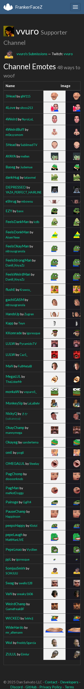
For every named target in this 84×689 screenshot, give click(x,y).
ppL (8, 559)
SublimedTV (29, 145)
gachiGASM (15, 299)
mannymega (14, 433)
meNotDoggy (15, 493)
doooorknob (14, 479)
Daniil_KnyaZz (15, 265)
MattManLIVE (15, 540)
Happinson (13, 516)
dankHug (12, 177)
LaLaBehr (34, 403)
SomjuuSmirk (15, 568)
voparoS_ (30, 392)
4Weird (11, 119)
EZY (9, 211)
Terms (69, 687)
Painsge (12, 502)
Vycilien (32, 549)
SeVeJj (28, 618)
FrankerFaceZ (28, 7)
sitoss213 (26, 108)
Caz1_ (24, 355)
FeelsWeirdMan (18, 274)
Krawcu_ (25, 290)
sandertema (30, 442)
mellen (25, 156)
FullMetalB (25, 366)
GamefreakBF (15, 609)
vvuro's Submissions (32, 54)
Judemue (26, 167)
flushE (10, 289)
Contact (51, 682)
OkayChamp (15, 427)
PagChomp (14, 474)
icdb (36, 222)
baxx (20, 211)
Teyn (21, 323)
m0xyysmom (14, 135)
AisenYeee (13, 237)
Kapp (10, 323)
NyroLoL (27, 119)
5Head (11, 144)
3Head (11, 96)
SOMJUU (12, 573)
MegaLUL (13, 376)
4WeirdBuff (15, 129)
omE (9, 452)
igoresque (33, 333)
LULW (10, 343)
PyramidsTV (28, 344)
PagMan (12, 488)
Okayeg (12, 442)
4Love (10, 107)
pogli (20, 452)
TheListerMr (14, 382)
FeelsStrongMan (19, 260)
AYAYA (11, 156)
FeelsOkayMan (17, 246)
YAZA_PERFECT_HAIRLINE (24, 192)
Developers (69, 682)
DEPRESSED (16, 187)
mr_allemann (14, 632)
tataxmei (30, 177)
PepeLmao (14, 549)
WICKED (13, 618)
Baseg (10, 167)
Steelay (34, 464)
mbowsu (27, 201)
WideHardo (15, 627)
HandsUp (13, 314)
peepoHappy (15, 525)
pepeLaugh (14, 534)
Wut (9, 642)
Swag (10, 583)
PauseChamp (16, 511)
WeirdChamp (16, 604)
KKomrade (14, 333)
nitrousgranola (15, 251)
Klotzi (33, 525)
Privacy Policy (50, 687)
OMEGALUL (15, 463)
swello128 (25, 583)
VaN (9, 594)
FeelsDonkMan (17, 232)
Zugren (29, 314)
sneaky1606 (25, 594)
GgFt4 (27, 502)
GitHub (31, 687)
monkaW (12, 391)
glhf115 (25, 96)
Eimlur (25, 654)
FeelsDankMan (17, 221)
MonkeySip (14, 403)
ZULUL (11, 654)
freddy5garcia (26, 643)
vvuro (68, 54)
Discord (16, 687)
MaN (9, 366)
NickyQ (11, 413)
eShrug (11, 201)
